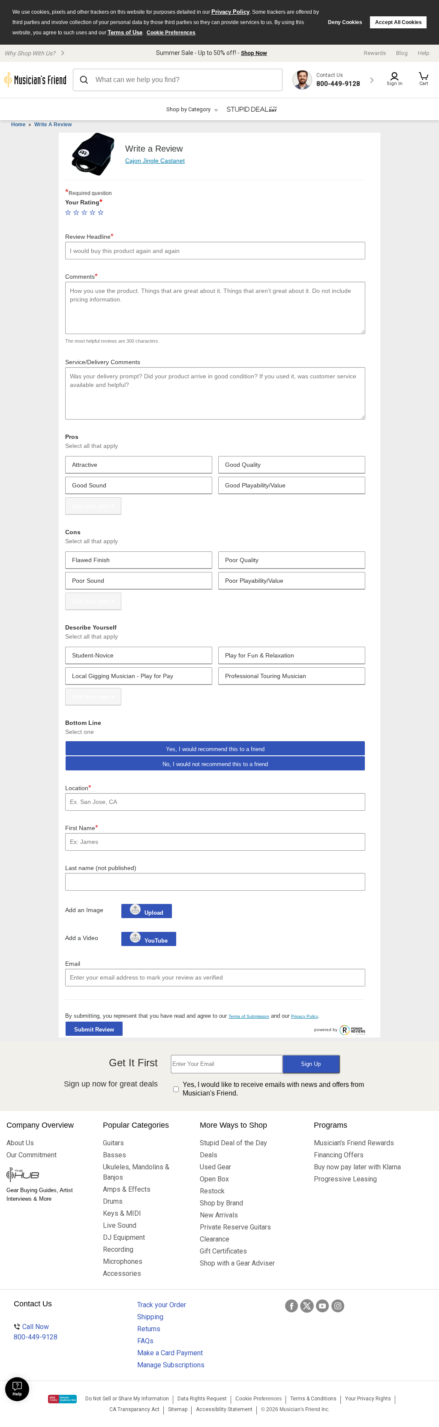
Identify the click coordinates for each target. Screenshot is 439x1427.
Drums (113, 1201)
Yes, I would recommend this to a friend (215, 749)
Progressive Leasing (345, 1179)
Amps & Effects (126, 1189)
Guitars (113, 1143)
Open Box (214, 1179)
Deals (208, 1155)
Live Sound (119, 1225)
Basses (114, 1155)
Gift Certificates (223, 1251)
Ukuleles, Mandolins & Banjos (136, 1172)
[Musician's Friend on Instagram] (338, 1306)
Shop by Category (188, 109)
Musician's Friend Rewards (354, 1143)
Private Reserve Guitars (235, 1227)
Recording (118, 1249)
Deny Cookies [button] (345, 22)
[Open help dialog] (17, 1389)
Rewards (375, 53)
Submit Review (94, 1029)
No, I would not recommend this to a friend (215, 764)
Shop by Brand (221, 1203)
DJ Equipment (124, 1237)
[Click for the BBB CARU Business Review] (62, 1399)
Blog (402, 53)
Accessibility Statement (224, 1409)
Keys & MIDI (122, 1213)
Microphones (122, 1261)
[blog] (48, 1175)
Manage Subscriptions (170, 1365)
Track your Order (161, 1305)
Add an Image (84, 910)
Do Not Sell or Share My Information (127, 1399)
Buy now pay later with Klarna (357, 1167)
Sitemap (177, 1409)
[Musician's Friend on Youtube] (322, 1306)
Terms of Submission (249, 1016)
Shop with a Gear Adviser (237, 1263)
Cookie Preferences (171, 33)
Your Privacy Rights (368, 1399)
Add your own (90, 505)
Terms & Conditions (313, 1399)
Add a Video (81, 938)
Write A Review (53, 125)
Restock (212, 1191)
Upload (153, 913)
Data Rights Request (202, 1399)
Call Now (35, 1332)
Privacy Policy (230, 12)
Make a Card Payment (170, 1353)
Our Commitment (31, 1155)
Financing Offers (339, 1155)
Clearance (214, 1239)
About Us (20, 1143)
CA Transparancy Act (134, 1409)
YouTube (155, 940)
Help (424, 53)
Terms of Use (125, 32)
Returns (148, 1329)
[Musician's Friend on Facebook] (291, 1306)
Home (18, 125)
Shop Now (254, 53)
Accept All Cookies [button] (398, 22)
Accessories (122, 1273)
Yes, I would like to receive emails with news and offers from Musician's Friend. (273, 1089)
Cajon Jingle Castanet (155, 160)
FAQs (145, 1341)
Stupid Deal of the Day (233, 1143)
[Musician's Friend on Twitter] (307, 1306)
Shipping (150, 1317)
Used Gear (215, 1167)
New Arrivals (219, 1215)
